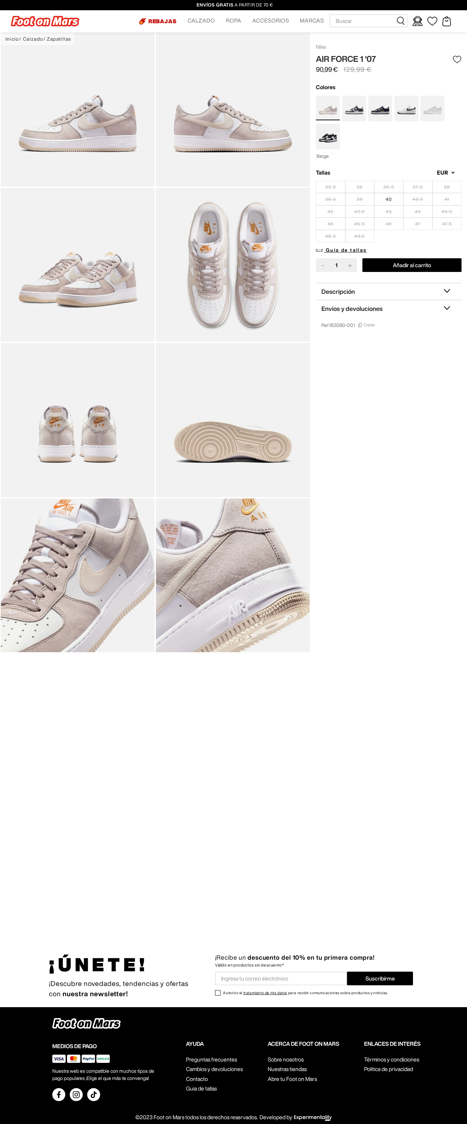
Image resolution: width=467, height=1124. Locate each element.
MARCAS (312, 20)
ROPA (233, 20)
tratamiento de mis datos (265, 993)
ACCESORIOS (270, 20)
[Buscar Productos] (402, 21)
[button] (158, 21)
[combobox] (369, 20)
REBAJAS (162, 21)
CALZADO (201, 20)
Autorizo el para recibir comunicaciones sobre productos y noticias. (305, 993)
